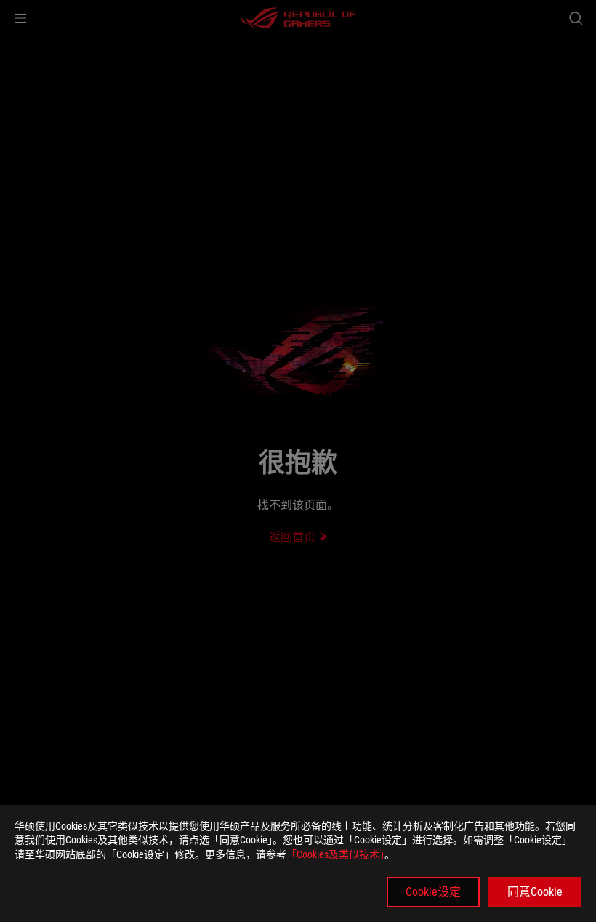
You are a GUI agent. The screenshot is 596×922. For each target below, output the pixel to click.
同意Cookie (535, 892)
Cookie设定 (433, 892)
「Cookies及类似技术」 (335, 854)
